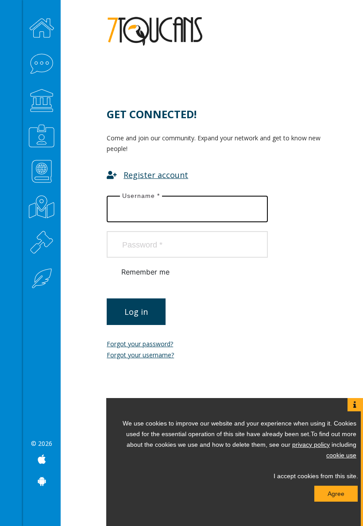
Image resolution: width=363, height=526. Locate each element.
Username (141, 195)
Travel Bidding (42, 239)
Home (42, 26)
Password (142, 244)
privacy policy (311, 444)
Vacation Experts (42, 132)
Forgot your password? (140, 344)
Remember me (145, 271)
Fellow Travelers (42, 203)
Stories (42, 274)
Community (42, 61)
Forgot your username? (140, 355)
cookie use (341, 455)
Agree (336, 493)
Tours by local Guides (42, 168)
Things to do (42, 97)
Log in (136, 311)
